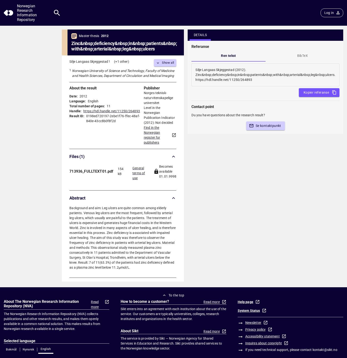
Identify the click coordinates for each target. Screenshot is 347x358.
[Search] (57, 13)
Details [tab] (200, 35)
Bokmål (11, 349)
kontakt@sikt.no (325, 350)
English (46, 349)
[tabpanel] (265, 74)
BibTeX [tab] (302, 56)
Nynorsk (28, 349)
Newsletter (253, 323)
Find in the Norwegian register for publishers (152, 135)
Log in (329, 13)
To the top (176, 295)
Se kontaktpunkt (268, 126)
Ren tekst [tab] (228, 56)
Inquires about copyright (263, 343)
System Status (249, 310)
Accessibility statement (262, 336)
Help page (245, 302)
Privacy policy (255, 329)
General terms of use (138, 171)
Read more (95, 304)
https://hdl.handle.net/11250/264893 (111, 111)
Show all (168, 62)
